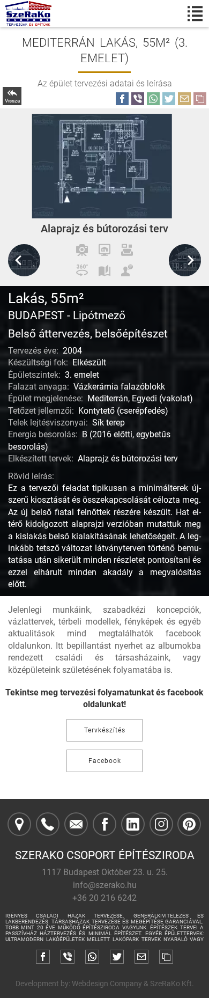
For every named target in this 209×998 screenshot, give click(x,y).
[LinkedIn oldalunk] (133, 824)
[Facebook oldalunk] (104, 824)
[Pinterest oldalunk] (189, 824)
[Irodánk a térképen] (19, 824)
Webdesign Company (107, 983)
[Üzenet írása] (76, 824)
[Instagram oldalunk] (161, 824)
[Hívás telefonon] (47, 824)
